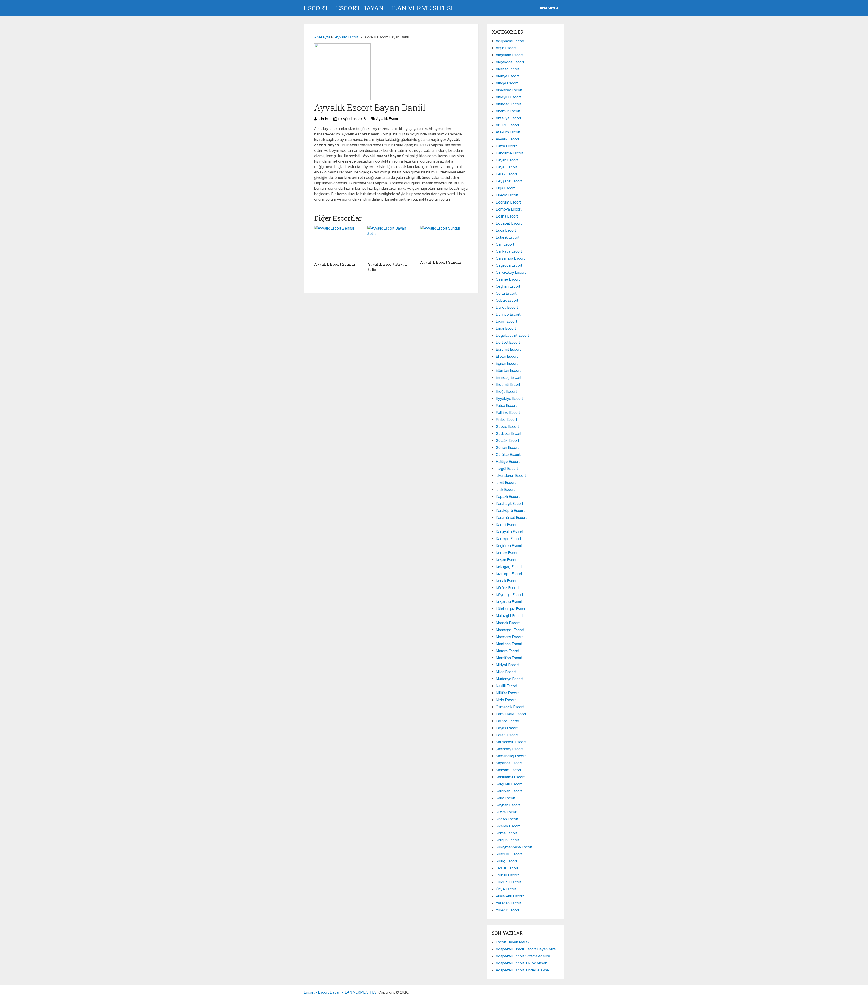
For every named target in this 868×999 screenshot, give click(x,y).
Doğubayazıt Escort (512, 335)
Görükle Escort (508, 454)
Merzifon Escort (509, 658)
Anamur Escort (508, 111)
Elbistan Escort (508, 370)
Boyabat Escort (509, 223)
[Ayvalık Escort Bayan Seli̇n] (391, 243)
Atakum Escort (508, 132)
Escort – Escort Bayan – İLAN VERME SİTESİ (378, 8)
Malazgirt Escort (509, 616)
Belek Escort (506, 174)
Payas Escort (507, 728)
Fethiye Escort (508, 412)
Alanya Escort (507, 76)
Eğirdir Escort (507, 363)
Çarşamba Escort (510, 258)
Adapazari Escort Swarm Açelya (523, 956)
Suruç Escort (506, 861)
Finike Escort (506, 419)
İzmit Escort (506, 483)
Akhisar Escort (507, 69)
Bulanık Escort (507, 237)
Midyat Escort (507, 665)
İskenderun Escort (511, 475)
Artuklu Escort (507, 125)
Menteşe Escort (509, 644)
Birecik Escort (507, 195)
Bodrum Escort (508, 202)
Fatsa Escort (506, 405)
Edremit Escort (508, 349)
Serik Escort (506, 798)
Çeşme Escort (508, 279)
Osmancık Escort (510, 707)
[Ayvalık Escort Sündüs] (444, 242)
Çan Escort (505, 244)
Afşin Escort (506, 48)
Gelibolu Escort (508, 433)
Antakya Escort (508, 118)
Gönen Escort (507, 447)
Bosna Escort (507, 216)
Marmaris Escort (509, 637)
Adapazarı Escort (510, 41)
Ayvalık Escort (388, 119)
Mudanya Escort (509, 679)
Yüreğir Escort (507, 910)
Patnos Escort (507, 721)
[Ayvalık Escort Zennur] (338, 243)
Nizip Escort (506, 700)
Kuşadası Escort (509, 602)
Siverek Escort (508, 826)
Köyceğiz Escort (509, 595)
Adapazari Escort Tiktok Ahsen (521, 963)
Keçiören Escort (509, 546)
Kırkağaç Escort (509, 567)
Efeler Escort (507, 356)
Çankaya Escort (509, 251)
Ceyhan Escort (508, 286)
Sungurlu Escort (509, 854)
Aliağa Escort (507, 83)
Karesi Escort (507, 525)
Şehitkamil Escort (510, 777)
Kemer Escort (507, 553)
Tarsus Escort (507, 868)
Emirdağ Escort (508, 377)
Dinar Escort (506, 328)
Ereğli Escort (506, 391)
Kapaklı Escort (508, 497)
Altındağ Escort (508, 104)
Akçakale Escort (509, 55)
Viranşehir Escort (510, 896)
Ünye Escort (506, 889)
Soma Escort (506, 833)
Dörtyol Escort (508, 342)
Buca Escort (506, 230)
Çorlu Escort (506, 293)
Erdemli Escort (508, 384)
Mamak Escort (508, 623)
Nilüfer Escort (507, 693)
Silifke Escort (507, 812)
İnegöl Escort (507, 468)
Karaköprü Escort (510, 511)
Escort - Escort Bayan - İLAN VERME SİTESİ (340, 992)
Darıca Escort (507, 307)
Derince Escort (508, 314)
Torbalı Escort (507, 875)
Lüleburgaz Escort (511, 609)
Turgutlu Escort (508, 882)
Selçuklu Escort (509, 784)
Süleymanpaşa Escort (514, 847)
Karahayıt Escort (509, 504)
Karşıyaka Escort (510, 532)
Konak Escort (507, 581)
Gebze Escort (507, 426)
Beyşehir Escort (509, 181)
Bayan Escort (507, 160)
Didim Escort (506, 321)
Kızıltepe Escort (509, 574)
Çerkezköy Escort (511, 272)
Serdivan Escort (509, 791)
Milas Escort (506, 672)
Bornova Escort (509, 209)
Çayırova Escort (509, 265)
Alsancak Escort (509, 90)
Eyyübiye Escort (509, 398)
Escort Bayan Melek (512, 942)
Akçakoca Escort (510, 62)
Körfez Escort (507, 588)
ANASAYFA (549, 8)
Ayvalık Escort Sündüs (441, 262)
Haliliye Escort (508, 461)
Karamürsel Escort (511, 518)
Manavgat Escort (510, 630)
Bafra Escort (506, 146)
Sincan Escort (507, 819)
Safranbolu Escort (511, 742)
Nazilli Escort (506, 686)
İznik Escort (505, 490)
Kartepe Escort (508, 539)
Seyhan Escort (508, 805)
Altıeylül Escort (508, 97)
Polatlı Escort (507, 735)
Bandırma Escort (510, 153)
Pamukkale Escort (511, 714)
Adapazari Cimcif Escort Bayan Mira (526, 949)
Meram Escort (507, 651)
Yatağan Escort (508, 903)
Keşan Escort (507, 560)
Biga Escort (505, 188)
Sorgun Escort (507, 840)
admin (323, 119)
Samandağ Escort (511, 756)
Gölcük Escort (507, 440)
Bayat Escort (506, 167)
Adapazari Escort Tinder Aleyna (522, 970)
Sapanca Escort (509, 763)
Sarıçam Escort (508, 770)
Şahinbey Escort (509, 749)
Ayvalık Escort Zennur (334, 264)
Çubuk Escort (507, 300)
